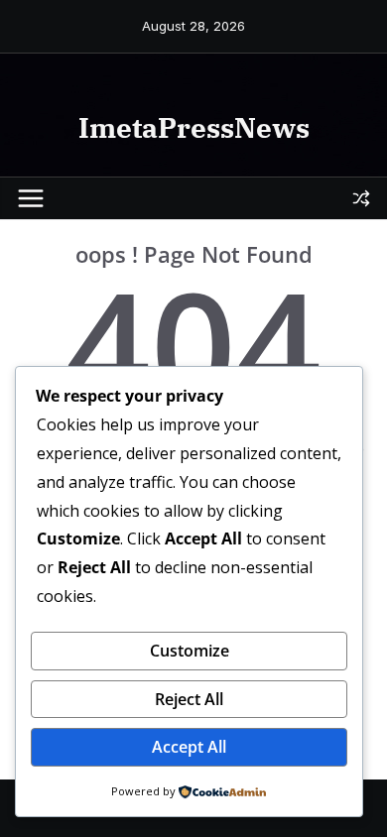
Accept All (189, 747)
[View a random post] (361, 198)
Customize (189, 650)
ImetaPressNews (194, 127)
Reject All (189, 699)
